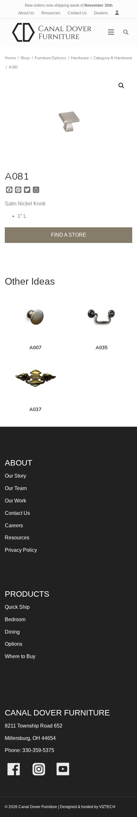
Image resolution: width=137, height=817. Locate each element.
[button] (121, 85)
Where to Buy (20, 656)
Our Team (16, 488)
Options (13, 644)
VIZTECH (107, 807)
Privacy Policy (21, 550)
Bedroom (15, 619)
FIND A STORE (68, 235)
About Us (26, 13)
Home (10, 57)
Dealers (101, 13)
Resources (50, 13)
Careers (14, 525)
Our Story (15, 476)
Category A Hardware (112, 57)
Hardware (80, 57)
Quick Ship (17, 607)
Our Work (15, 500)
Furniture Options (50, 57)
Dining (12, 632)
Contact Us (77, 13)
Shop (25, 57)
